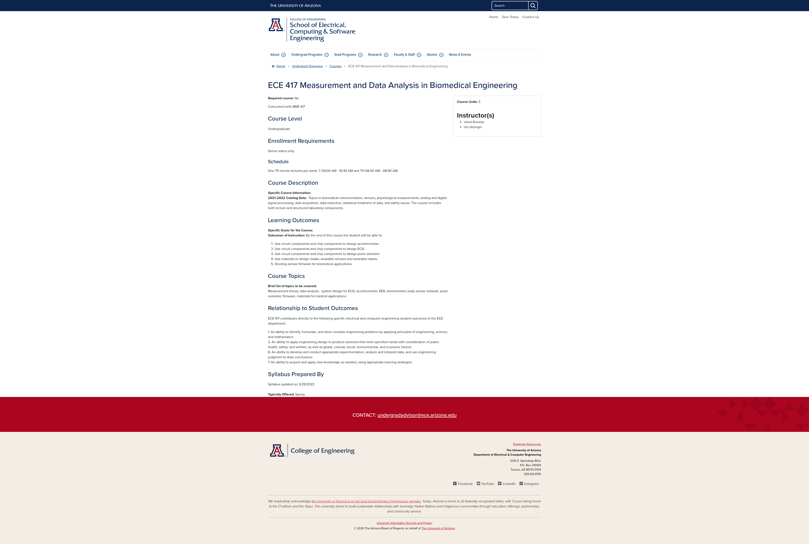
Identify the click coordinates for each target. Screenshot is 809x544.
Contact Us (530, 17)
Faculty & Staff (404, 54)
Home (493, 17)
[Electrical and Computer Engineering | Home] (312, 30)
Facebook (465, 484)
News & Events (460, 54)
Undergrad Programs (306, 54)
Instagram (531, 484)
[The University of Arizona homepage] (295, 5)
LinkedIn (509, 484)
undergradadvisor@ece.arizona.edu (417, 415)
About (275, 54)
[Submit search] (533, 5)
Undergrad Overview (307, 66)
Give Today (510, 17)
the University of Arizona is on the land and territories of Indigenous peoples (366, 501)
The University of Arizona (438, 528)
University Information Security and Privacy (404, 523)
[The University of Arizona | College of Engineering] (312, 450)
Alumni (432, 54)
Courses (335, 66)
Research (375, 54)
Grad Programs (345, 54)
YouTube (487, 484)
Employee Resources (527, 444)
